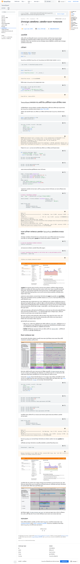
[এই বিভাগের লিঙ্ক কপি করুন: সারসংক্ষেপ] (29, 519)
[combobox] (50, 1)
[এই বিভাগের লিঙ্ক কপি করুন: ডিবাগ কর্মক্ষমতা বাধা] (35, 335)
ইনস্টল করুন (17, 1)
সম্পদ (29, 1)
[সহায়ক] (63, 19)
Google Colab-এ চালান (28, 28)
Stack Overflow (52, 552)
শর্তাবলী (19, 561)
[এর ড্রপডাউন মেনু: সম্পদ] (31, 1)
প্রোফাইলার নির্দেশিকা (25, 523)
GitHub (69, 1)
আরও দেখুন (36, 1)
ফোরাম (19, 550)
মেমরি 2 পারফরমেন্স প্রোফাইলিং (40, 523)
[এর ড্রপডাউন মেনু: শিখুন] (25, 1)
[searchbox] (8, 12)
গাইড (9, 8)
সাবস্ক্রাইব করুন (64, 561)
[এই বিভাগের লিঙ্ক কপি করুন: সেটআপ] (27, 47)
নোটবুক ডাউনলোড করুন (54, 28)
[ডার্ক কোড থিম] (63, 51)
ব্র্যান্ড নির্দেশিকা (52, 554)
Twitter (19, 554)
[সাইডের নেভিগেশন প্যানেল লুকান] (15, 561)
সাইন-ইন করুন (75, 1)
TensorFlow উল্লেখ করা (53, 556)
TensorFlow (23, 18)
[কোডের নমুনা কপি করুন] (65, 51)
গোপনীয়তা (24, 561)
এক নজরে (3, 8)
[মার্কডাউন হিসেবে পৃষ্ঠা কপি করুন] (26, 25)
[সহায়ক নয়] (65, 19)
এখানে (64, 378)
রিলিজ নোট (51, 550)
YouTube (20, 556)
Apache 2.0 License (64, 535)
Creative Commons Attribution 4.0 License (41, 535)
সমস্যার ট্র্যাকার (52, 548)
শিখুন (23, 1)
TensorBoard (5, 5)
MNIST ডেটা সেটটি (44, 109)
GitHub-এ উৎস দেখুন (41, 28)
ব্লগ (18, 548)
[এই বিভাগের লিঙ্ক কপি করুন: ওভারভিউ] (28, 35)
